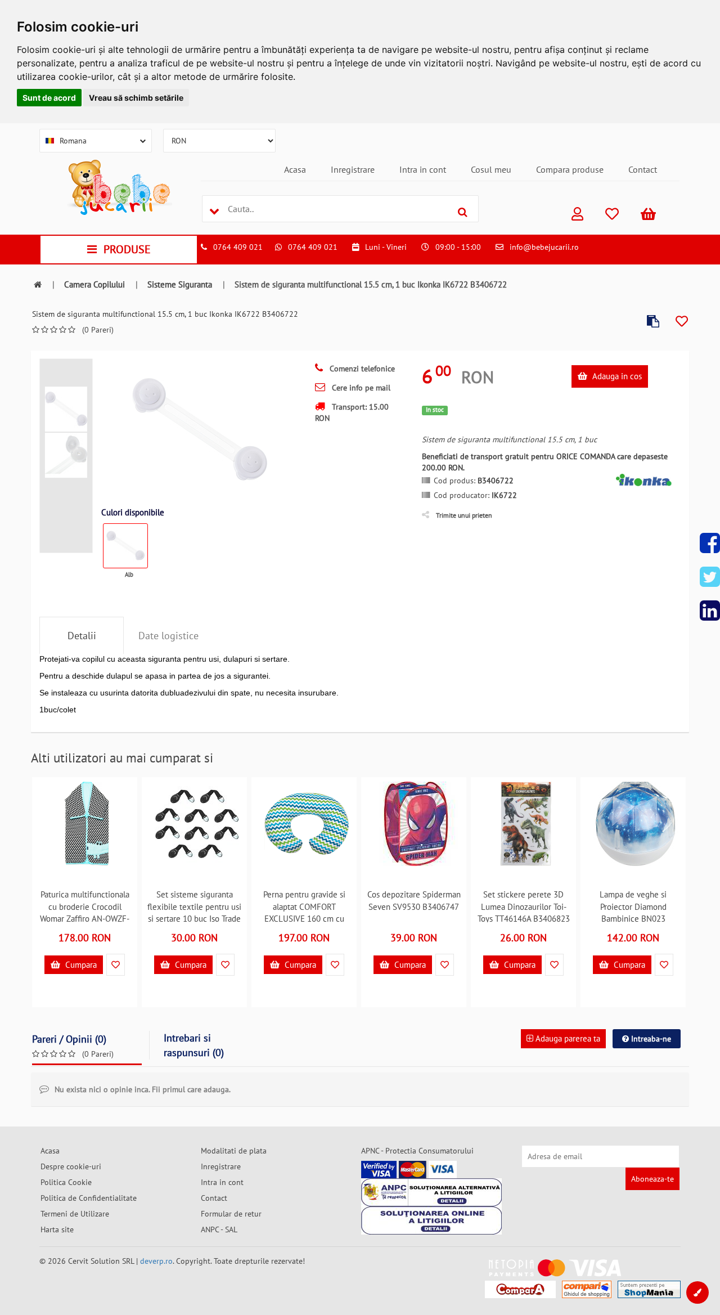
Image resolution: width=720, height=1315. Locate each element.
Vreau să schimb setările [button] (136, 97)
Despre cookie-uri (70, 1166)
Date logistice (168, 635)
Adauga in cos (616, 376)
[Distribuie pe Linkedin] (710, 610)
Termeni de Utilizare (74, 1214)
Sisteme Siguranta (179, 284)
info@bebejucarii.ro (544, 247)
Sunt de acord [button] (49, 97)
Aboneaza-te (652, 1179)
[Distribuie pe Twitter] (710, 577)
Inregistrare (353, 169)
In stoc (435, 410)
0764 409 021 (238, 247)
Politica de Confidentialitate (88, 1198)
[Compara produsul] (653, 321)
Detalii (82, 635)
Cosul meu (491, 169)
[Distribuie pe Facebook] (710, 543)
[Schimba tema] (697, 1292)
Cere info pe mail (360, 388)
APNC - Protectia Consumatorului (417, 1151)
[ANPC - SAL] (431, 1192)
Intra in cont (422, 169)
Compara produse (570, 169)
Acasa (295, 169)
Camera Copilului (94, 284)
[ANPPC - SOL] (431, 1220)
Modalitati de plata (234, 1151)
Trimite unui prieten (464, 515)
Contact (642, 169)
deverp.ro (156, 1261)
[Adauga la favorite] (682, 321)
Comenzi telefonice (361, 368)
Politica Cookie (66, 1182)
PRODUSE (127, 249)
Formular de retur (231, 1214)
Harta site (57, 1229)
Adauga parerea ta (566, 1038)
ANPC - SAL (219, 1229)
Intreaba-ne (650, 1039)
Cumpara (80, 964)
